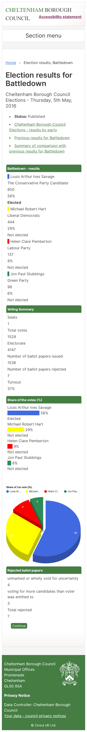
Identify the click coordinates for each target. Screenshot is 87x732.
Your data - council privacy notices (35, 715)
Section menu (43, 35)
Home (11, 62)
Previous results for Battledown (42, 137)
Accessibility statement (60, 16)
